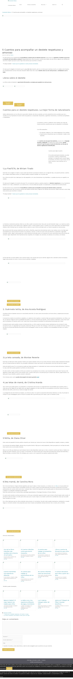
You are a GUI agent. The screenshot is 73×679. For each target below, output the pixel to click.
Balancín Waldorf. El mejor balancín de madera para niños (10, 602)
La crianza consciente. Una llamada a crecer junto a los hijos (16, 615)
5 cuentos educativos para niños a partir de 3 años (62, 573)
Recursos (43, 4)
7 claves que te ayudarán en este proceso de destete (25, 63)
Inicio (20, 4)
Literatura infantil (7, 612)
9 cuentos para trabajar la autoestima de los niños (44, 551)
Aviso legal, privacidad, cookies (33, 660)
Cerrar (1, 676)
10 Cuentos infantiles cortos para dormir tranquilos (27, 551)
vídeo (56, 486)
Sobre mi (54, 4)
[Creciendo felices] (12, 1)
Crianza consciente (31, 4)
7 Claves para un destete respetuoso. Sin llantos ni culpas (16, 614)
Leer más (5, 559)
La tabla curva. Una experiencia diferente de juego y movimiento (27, 602)
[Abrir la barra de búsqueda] (62, 4)
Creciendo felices (12, 5)
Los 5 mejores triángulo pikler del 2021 (43, 602)
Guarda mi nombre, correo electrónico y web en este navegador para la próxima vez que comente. (28, 645)
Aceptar (9, 668)
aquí (38, 377)
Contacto (43, 660)
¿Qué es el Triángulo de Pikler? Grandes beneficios (62, 602)
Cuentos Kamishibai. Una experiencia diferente (10, 573)
